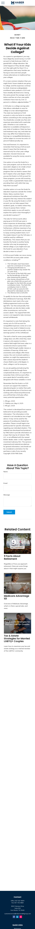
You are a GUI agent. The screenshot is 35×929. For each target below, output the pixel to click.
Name (5, 472)
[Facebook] (14, 916)
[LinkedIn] (17, 916)
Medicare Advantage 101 (16, 597)
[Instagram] (20, 916)
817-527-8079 (19, 901)
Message (6, 495)
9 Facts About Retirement (12, 557)
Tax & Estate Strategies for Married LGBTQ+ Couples (17, 638)
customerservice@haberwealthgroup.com (17, 914)
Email (5, 483)
